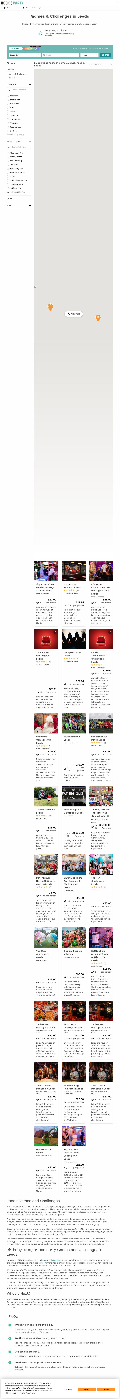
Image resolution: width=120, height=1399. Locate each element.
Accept (106, 1389)
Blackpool (14, 123)
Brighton (14, 131)
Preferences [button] (30, 1393)
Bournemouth (16, 127)
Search (105, 55)
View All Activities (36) (16, 192)
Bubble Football (16, 184)
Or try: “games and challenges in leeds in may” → (91, 48)
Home (9, 8)
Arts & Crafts (16, 157)
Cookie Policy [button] (29, 1390)
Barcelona (14, 104)
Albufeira (14, 96)
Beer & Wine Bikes (18, 173)
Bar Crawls (14, 165)
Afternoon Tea (16, 153)
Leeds (19, 8)
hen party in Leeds (50, 1260)
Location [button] (11, 84)
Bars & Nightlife (17, 169)
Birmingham (15, 119)
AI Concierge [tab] (32, 48)
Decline (86, 1389)
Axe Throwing (16, 161)
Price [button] (9, 199)
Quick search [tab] (16, 48)
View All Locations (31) (16, 135)
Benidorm (14, 115)
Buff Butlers (15, 188)
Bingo (12, 176)
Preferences (67, 1389)
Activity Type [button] (13, 141)
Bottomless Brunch (18, 180)
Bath (12, 108)
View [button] (9, 205)
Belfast (13, 111)
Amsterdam (15, 100)
